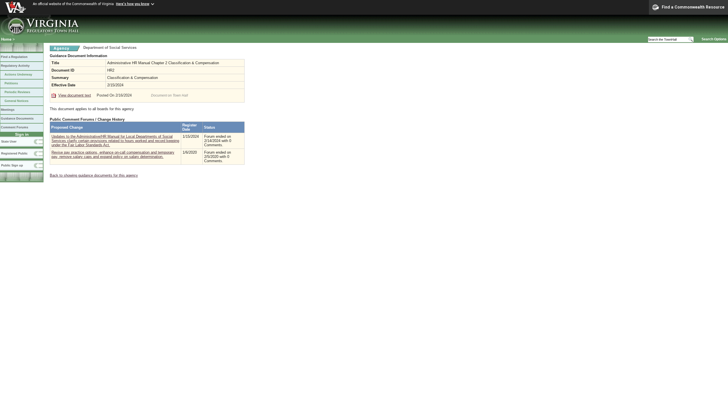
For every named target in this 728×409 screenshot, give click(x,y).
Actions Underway (18, 74)
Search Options (714, 39)
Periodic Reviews (17, 92)
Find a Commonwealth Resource (693, 7)
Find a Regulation (14, 57)
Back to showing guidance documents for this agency (94, 175)
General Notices (16, 101)
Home (6, 39)
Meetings (8, 109)
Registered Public (14, 153)
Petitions (11, 83)
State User (8, 141)
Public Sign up (12, 165)
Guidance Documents (17, 118)
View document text (74, 95)
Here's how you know (132, 4)
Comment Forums (14, 127)
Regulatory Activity (15, 65)
